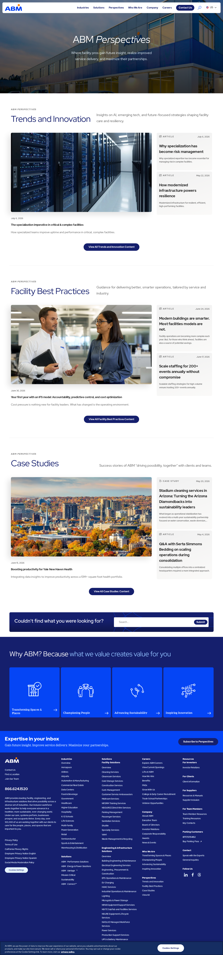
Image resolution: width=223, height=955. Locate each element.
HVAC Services (109, 887)
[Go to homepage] (13, 7)
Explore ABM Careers (152, 763)
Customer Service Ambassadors (117, 794)
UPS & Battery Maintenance (115, 939)
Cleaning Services (110, 772)
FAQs (144, 785)
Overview (65, 763)
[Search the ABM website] (199, 8)
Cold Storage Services (112, 781)
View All (146, 895)
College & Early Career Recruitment (158, 794)
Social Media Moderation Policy (19, 862)
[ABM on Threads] (199, 875)
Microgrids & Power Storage (115, 900)
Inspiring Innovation (151, 868)
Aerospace (66, 767)
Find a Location (12, 774)
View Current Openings (153, 767)
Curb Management (111, 790)
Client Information (191, 781)
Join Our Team (12, 779)
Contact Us (185, 7)
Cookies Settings (16, 870)
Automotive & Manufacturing (75, 780)
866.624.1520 (16, 788)
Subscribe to (198, 741)
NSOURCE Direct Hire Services (116, 807)
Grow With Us (148, 789)
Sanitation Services (111, 821)
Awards (145, 838)
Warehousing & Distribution (74, 847)
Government (67, 798)
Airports (65, 776)
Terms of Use (11, 844)
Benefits (146, 780)
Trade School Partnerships (154, 798)
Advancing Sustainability (154, 864)
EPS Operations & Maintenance (116, 878)
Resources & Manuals (193, 795)
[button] (83, 7)
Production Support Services (115, 935)
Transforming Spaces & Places (156, 855)
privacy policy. (68, 952)
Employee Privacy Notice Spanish (21, 858)
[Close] (218, 948)
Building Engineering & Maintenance (119, 860)
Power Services (109, 930)
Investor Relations (150, 829)
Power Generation (69, 829)
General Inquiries (191, 860)
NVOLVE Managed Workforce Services (116, 924)
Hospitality (66, 812)
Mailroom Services (110, 798)
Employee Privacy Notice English (20, 853)
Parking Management (112, 812)
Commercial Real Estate (72, 785)
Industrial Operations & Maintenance (119, 891)
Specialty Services (110, 830)
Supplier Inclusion (191, 800)
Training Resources (192, 818)
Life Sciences (67, 821)
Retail (64, 834)
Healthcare (66, 803)
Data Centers (67, 789)
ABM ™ (69, 870)
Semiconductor (68, 838)
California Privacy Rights (16, 849)
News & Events (149, 842)
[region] (111, 948)
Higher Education (69, 807)
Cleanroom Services (111, 776)
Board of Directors (150, 824)
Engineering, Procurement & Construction (115, 871)
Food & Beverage (69, 794)
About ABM (147, 816)
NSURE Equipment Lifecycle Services (115, 916)
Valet (104, 834)
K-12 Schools (67, 816)
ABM (75, 861)
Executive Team (149, 820)
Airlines (64, 772)
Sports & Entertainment (72, 843)
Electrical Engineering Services (116, 865)
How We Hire (148, 776)
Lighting (106, 896)
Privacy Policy (11, 840)
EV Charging (108, 882)
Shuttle (105, 825)
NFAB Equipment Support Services (118, 905)
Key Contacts (189, 823)
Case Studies (148, 890)
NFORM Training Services (114, 803)
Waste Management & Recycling (117, 839)
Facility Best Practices (152, 886)
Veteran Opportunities (152, 803)
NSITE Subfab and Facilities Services (119, 909)
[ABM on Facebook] (192, 875)
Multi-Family (67, 825)
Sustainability (67, 879)
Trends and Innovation (153, 881)
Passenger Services (111, 816)
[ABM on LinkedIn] (186, 875)
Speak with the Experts (193, 855)
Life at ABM (147, 772)
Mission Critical (68, 875)
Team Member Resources (195, 814)
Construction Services (112, 785)
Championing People (152, 860)
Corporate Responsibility (154, 833)
